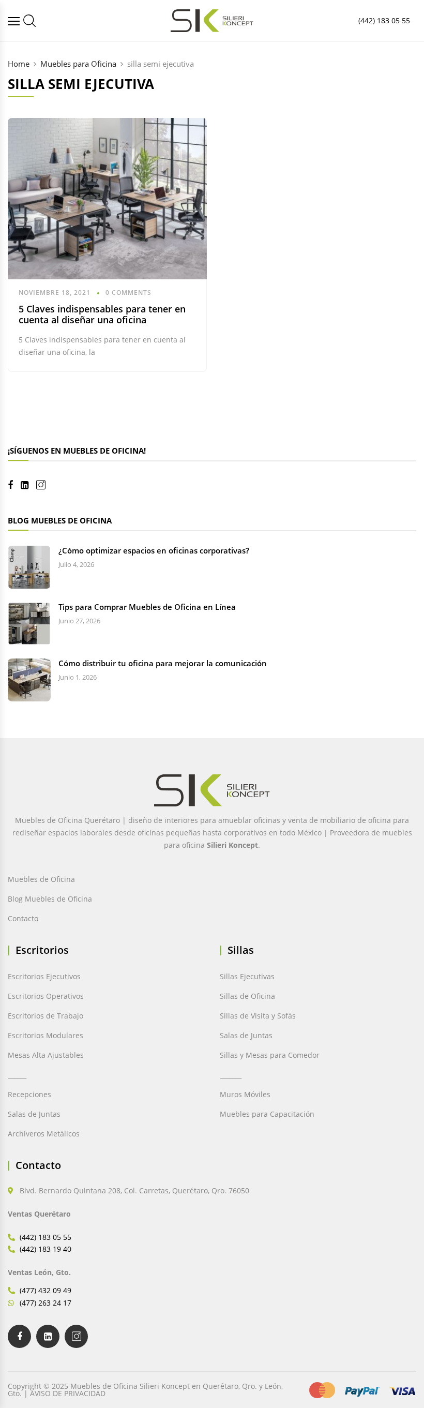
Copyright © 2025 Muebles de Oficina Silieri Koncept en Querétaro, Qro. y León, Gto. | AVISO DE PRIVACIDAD (145, 1389)
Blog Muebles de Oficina (50, 899)
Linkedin (28, 485)
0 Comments (128, 292)
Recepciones (29, 1094)
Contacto (23, 918)
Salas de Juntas (34, 1114)
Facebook (14, 485)
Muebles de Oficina (41, 879)
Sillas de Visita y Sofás (258, 1016)
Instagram (44, 485)
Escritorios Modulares (45, 1035)
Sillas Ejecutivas (247, 976)
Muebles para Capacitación (267, 1114)
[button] (33, 1377)
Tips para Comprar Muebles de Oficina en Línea (147, 607)
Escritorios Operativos (46, 996)
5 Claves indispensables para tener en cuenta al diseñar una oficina (102, 314)
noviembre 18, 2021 (54, 292)
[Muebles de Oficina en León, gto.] (29, 21)
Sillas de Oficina (247, 996)
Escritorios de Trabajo (45, 1016)
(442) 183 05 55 (384, 20)
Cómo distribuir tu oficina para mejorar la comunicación (162, 663)
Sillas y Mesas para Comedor (270, 1055)
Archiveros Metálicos (44, 1134)
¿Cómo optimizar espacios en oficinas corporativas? (153, 550)
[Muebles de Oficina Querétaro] (15, 21)
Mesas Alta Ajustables (46, 1055)
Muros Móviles (245, 1094)
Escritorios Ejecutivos (44, 976)
